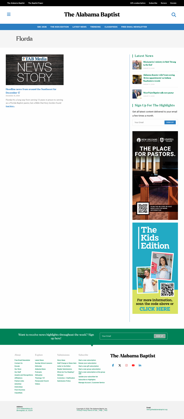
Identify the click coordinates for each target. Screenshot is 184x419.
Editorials (38, 366)
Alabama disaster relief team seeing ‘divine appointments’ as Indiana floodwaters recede (159, 78)
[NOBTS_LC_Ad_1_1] (155, 175)
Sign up (170, 122)
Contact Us (18, 363)
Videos (37, 384)
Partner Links (19, 381)
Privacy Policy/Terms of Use (87, 410)
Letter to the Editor (64, 366)
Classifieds (111, 27)
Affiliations (18, 378)
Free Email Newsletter (134, 27)
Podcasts (38, 372)
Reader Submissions (64, 369)
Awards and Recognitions (24, 375)
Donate (17, 366)
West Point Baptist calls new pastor (158, 93)
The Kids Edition (59, 27)
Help (100, 410)
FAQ (105, 410)
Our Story (18, 369)
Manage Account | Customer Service (92, 383)
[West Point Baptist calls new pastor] (137, 94)
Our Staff (18, 372)
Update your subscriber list (88, 377)
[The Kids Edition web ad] (155, 268)
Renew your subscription (87, 363)
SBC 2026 (42, 27)
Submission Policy (64, 381)
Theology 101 (40, 378)
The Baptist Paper (35, 3)
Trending (95, 27)
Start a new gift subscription (89, 366)
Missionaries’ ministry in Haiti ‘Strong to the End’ (159, 63)
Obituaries (38, 375)
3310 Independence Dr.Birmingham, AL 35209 (25, 409)
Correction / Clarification (66, 378)
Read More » (10, 106)
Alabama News (40, 369)
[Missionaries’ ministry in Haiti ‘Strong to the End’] (137, 64)
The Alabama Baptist (16, 3)
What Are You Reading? (65, 372)
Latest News (79, 27)
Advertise (18, 384)
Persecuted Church (42, 381)
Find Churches (20, 390)
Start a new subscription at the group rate (92, 373)
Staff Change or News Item (66, 363)
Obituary (60, 375)
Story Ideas (61, 360)
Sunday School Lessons (43, 363)
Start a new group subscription (90, 369)
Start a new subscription (87, 360)
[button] (174, 15)
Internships (19, 387)
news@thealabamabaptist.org (157, 410)
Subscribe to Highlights (87, 380)
